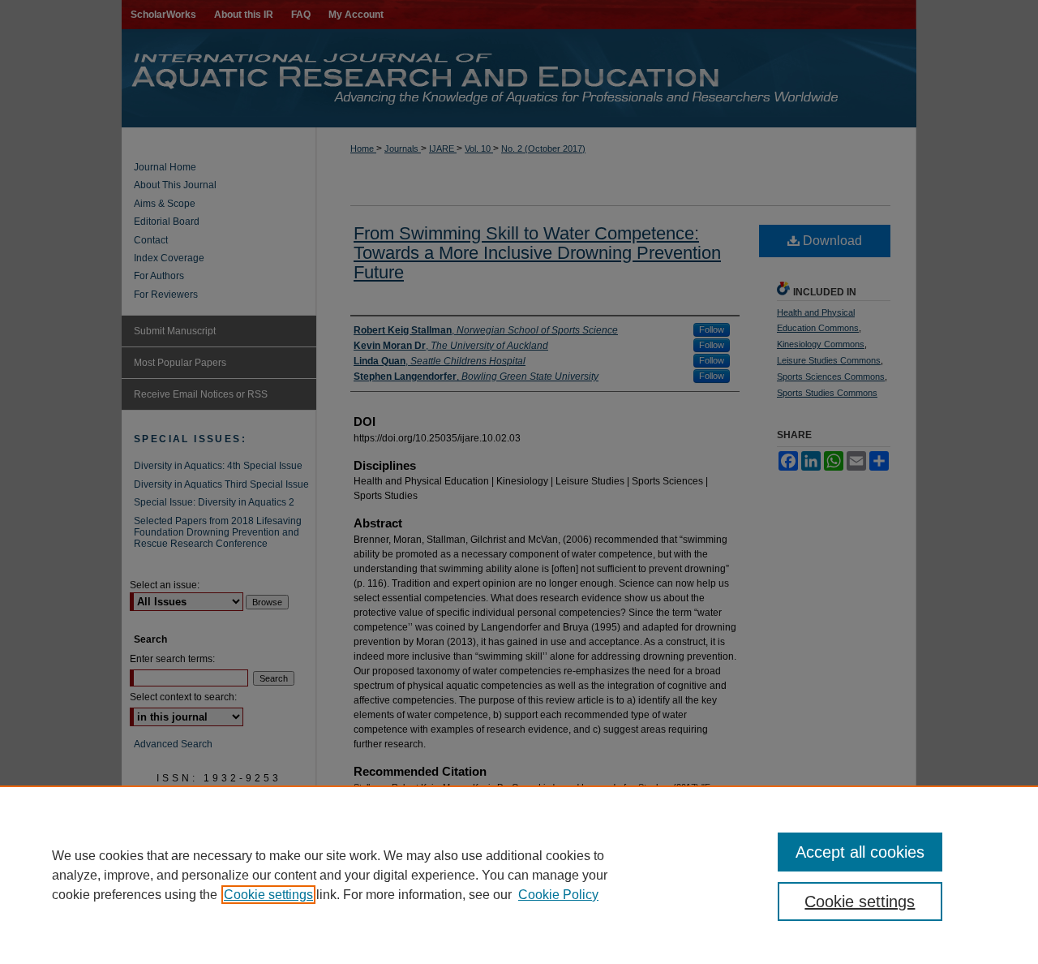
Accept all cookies (860, 852)
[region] (519, 874)
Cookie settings (268, 895)
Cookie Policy (558, 895)
